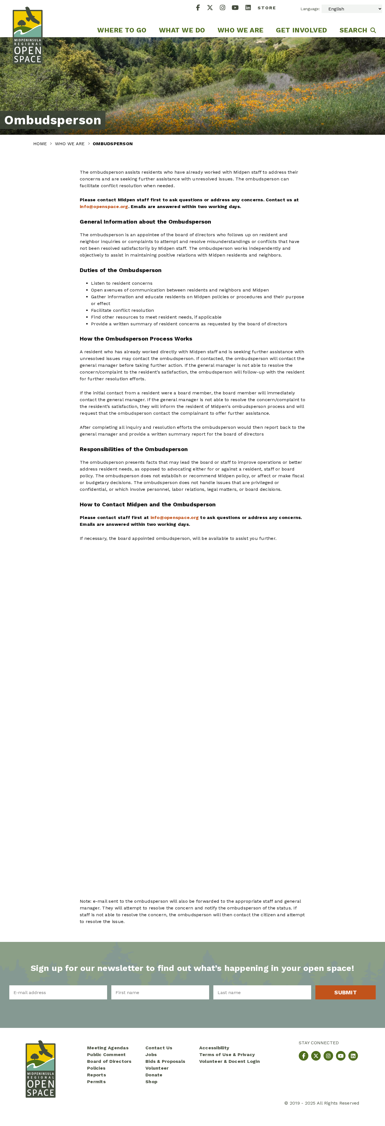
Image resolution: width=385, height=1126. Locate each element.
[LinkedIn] (251, 8)
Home (40, 143)
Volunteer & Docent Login (229, 1061)
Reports (96, 1075)
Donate (154, 1075)
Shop (151, 1081)
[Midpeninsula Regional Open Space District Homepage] (28, 18)
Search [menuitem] (354, 30)
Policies (96, 1068)
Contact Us (158, 1047)
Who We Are (70, 143)
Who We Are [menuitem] (241, 30)
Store (267, 7)
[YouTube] (238, 8)
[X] (213, 8)
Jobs (151, 1054)
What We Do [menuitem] (182, 30)
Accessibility (214, 1047)
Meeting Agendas (108, 1047)
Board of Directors (109, 1061)
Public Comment (106, 1054)
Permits (96, 1081)
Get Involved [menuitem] (301, 30)
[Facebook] (201, 8)
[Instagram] (226, 8)
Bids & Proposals (165, 1061)
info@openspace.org (104, 206)
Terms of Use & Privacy (227, 1054)
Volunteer (157, 1068)
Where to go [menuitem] (122, 30)
